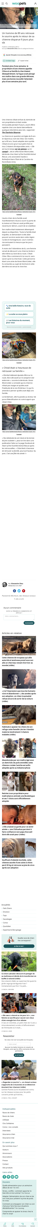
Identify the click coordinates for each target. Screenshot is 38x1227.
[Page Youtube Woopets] (16, 1177)
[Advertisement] (19, 557)
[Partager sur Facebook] (14, 590)
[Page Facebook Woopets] (4, 1177)
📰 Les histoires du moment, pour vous (18, 321)
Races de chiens (9, 1112)
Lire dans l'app (10, 61)
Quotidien (7, 926)
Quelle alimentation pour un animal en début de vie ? (17, 1186)
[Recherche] (7, 3)
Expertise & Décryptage (12, 930)
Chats (12, 1225)
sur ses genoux (21, 149)
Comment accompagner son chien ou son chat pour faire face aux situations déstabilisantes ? (19, 1206)
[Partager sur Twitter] (19, 590)
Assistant (33, 1225)
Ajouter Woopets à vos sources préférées (18, 55)
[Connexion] (35, 3)
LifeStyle (6, 1120)
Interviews (7, 1130)
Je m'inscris (19, 1055)
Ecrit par (10, 48)
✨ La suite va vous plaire (16, 314)
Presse (5, 1160)
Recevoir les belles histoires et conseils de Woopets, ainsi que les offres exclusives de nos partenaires (19, 1049)
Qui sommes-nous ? (10, 1146)
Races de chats (8, 1116)
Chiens (4, 1225)
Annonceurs (7, 1153)
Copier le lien (24, 61)
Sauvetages (7, 919)
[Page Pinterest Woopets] (8, 1177)
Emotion (6, 912)
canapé (5, 151)
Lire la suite (20, 599)
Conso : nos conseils (10, 1127)
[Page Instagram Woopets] (12, 1177)
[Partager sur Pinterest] (23, 590)
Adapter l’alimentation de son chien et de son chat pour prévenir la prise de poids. (18, 1198)
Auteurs (6, 1150)
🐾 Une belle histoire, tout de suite (18, 307)
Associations (7, 1157)
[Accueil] (19, 3)
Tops (5, 915)
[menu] (3, 4)
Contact (6, 1164)
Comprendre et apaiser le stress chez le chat (18, 1212)
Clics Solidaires (22, 1225)
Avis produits (8, 1168)
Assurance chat (8, 1138)
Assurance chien (9, 1134)
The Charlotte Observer (11, 132)
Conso (5, 923)
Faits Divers (7, 908)
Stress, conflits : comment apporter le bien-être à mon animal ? (17, 1192)
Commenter (29, 623)
